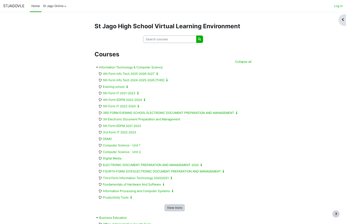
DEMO (107, 139)
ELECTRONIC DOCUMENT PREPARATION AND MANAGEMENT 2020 (151, 165)
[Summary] (158, 74)
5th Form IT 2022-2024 (119, 106)
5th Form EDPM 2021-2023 (122, 126)
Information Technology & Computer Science (131, 67)
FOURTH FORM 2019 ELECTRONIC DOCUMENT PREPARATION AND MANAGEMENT (162, 171)
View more (174, 208)
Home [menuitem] (35, 6)
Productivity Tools (116, 197)
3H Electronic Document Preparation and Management (141, 119)
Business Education (113, 218)
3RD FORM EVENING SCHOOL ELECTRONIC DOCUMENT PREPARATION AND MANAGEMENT (168, 113)
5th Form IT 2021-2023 (119, 93)
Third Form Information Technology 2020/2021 (136, 178)
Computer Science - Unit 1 (121, 145)
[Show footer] (336, 214)
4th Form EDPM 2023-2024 (122, 100)
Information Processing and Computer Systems (136, 191)
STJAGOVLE (13, 6)
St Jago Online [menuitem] (53, 6)
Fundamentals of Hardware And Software (132, 184)
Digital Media (112, 158)
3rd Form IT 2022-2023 (119, 132)
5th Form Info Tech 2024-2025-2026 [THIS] (133, 80)
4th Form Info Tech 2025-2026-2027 (129, 74)
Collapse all (243, 62)
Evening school (114, 87)
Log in (338, 6)
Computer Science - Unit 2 (122, 152)
